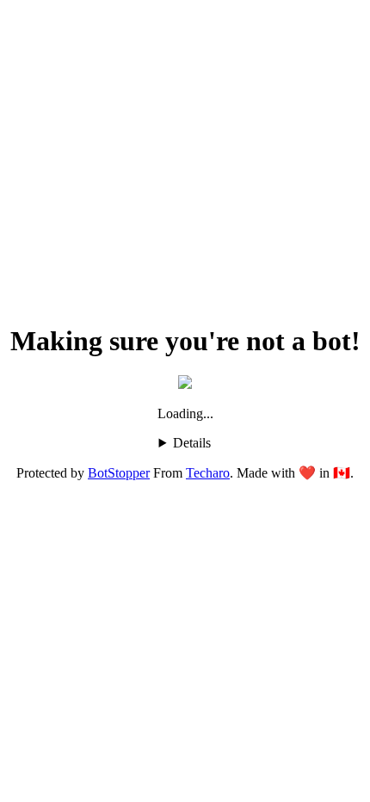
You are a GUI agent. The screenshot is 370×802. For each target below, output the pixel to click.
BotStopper (119, 473)
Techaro (208, 473)
